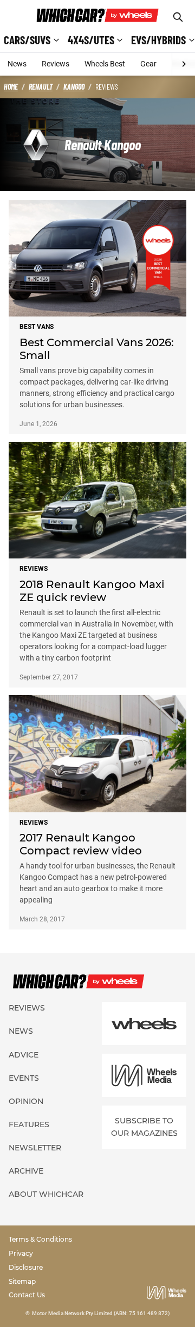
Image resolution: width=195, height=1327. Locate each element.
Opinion (26, 1101)
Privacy (21, 1253)
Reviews (55, 63)
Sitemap (22, 1281)
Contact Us (27, 1295)
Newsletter (35, 1148)
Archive (26, 1171)
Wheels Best (104, 63)
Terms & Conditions (40, 1239)
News (17, 63)
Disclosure (26, 1267)
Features (29, 1124)
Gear (148, 63)
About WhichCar (46, 1194)
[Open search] (177, 17)
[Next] (183, 64)
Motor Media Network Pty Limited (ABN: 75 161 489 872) (101, 1313)
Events (24, 1078)
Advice (23, 1055)
